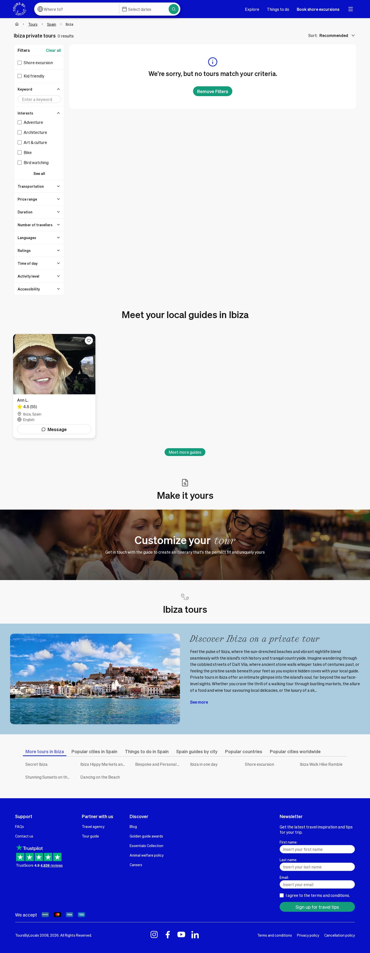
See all (39, 173)
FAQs (19, 826)
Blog (133, 826)
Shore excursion (259, 764)
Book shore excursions (318, 9)
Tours (33, 24)
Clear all (53, 50)
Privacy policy (308, 935)
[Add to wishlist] (89, 340)
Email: (284, 877)
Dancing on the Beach (100, 777)
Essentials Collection (146, 845)
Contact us (24, 836)
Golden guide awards (146, 836)
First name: (288, 842)
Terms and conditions (274, 935)
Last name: (288, 859)
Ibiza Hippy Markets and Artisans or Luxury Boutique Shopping (104, 764)
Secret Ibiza (36, 764)
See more (199, 702)
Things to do (278, 9)
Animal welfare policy (147, 855)
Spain (51, 24)
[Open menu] (350, 9)
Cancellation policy (339, 935)
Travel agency (93, 826)
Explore (252, 9)
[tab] (44, 751)
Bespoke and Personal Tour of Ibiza (158, 764)
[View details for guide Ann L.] (54, 386)
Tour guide (90, 836)
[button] (39, 89)
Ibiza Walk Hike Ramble (321, 764)
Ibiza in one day (203, 764)
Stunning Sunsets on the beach (49, 777)
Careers (136, 864)
